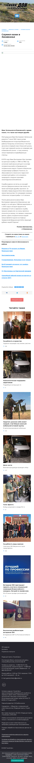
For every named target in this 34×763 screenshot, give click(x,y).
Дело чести (7, 465)
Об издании (5, 647)
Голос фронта (8, 504)
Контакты (5, 649)
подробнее (9, 754)
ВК (16, 236)
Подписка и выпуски (8, 651)
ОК (19, 236)
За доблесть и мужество (12, 341)
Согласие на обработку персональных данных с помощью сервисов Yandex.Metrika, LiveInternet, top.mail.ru (17, 741)
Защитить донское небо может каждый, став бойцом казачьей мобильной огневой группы (15, 424)
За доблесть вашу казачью (13, 544)
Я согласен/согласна (17, 760)
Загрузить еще (17, 300)
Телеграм (25, 236)
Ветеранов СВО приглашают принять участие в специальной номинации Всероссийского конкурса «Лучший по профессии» (16, 588)
